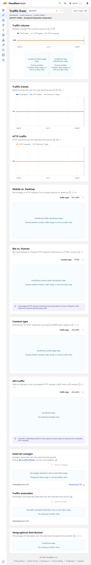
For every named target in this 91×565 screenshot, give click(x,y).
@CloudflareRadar (27, 460)
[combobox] (40, 11)
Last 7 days (80, 11)
